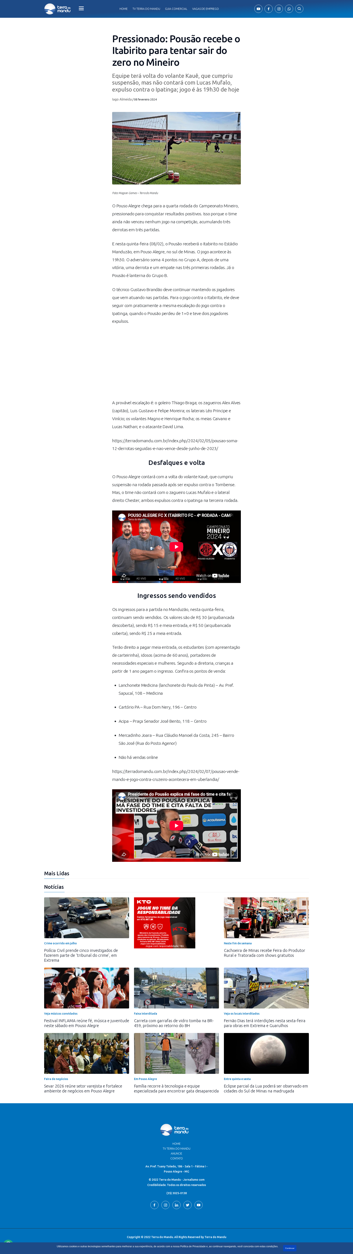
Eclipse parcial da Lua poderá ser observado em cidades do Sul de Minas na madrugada (266, 1088)
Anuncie (176, 1153)
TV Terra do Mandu (176, 1148)
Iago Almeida (122, 99)
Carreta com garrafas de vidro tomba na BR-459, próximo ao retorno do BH (174, 1023)
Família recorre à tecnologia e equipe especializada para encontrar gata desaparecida (176, 1088)
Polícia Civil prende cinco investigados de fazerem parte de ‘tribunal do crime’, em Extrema (81, 955)
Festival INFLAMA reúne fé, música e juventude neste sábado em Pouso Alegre (86, 1023)
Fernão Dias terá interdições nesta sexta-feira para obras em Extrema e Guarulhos (264, 1023)
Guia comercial (176, 8)
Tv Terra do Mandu (146, 8)
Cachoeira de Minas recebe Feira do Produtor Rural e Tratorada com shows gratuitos (264, 953)
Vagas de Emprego (205, 8)
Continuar (289, 1248)
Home (124, 8)
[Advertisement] (176, 364)
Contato (176, 1158)
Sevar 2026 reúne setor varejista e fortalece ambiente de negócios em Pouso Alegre (83, 1088)
